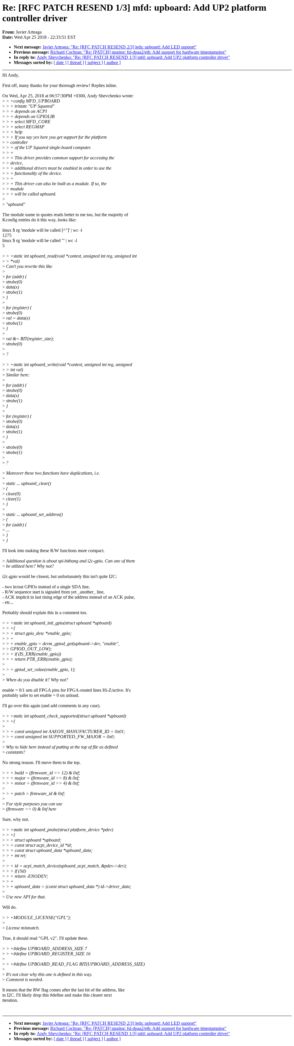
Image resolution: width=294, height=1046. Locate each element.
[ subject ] (94, 62)
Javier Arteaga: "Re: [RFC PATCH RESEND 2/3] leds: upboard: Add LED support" (119, 47)
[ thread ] (75, 62)
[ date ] (60, 62)
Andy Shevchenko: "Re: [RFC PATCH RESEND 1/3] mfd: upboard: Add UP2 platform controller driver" (133, 57)
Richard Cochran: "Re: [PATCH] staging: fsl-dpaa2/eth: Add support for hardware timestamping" (138, 52)
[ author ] (112, 62)
